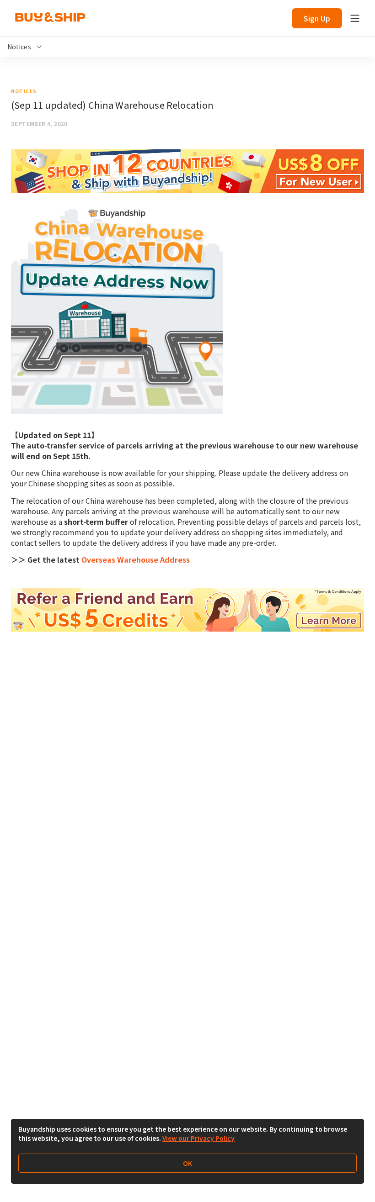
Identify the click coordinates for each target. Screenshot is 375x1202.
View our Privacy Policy (198, 1138)
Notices (24, 91)
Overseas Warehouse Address (135, 559)
